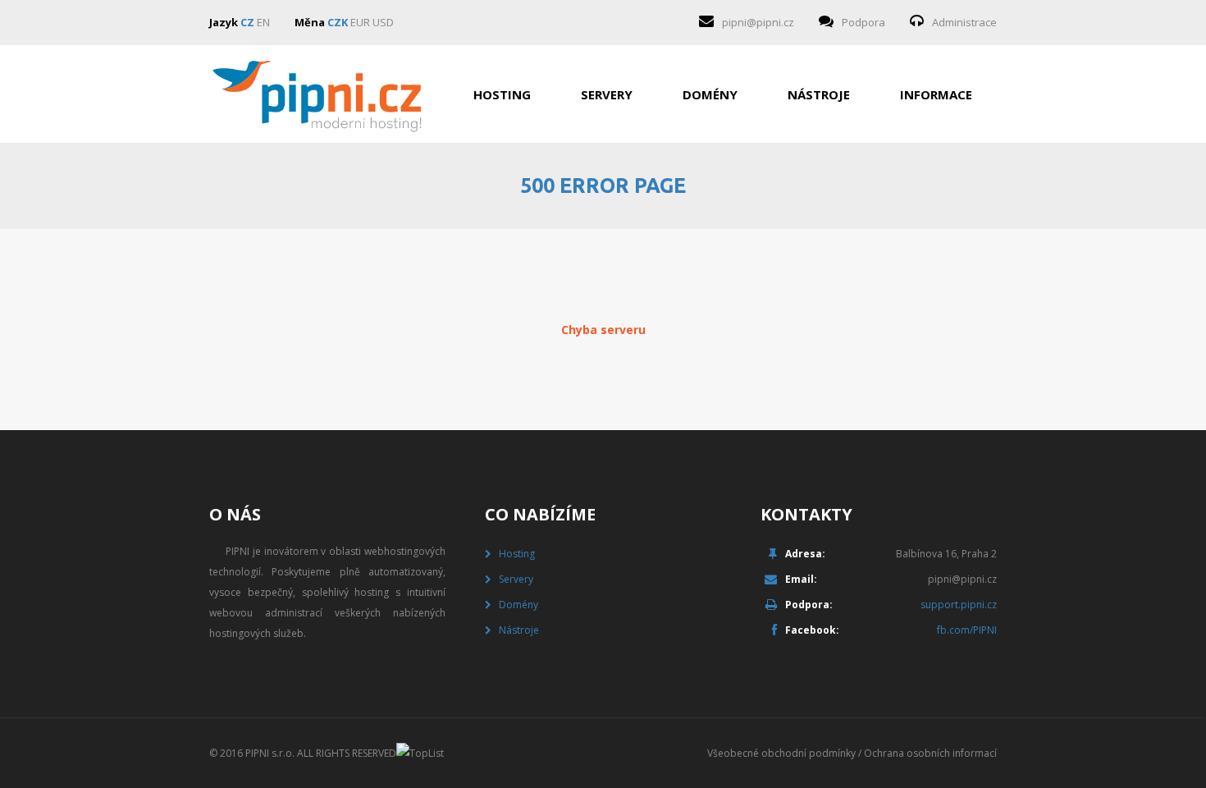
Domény (710, 94)
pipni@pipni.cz (758, 22)
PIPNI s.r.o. (270, 753)
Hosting (502, 94)
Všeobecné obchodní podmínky (781, 753)
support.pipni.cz (958, 605)
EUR (360, 22)
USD (383, 22)
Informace (936, 94)
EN (263, 22)
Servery (607, 94)
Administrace (964, 22)
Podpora (863, 22)
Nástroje (819, 94)
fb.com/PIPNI (967, 630)
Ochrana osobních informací (930, 753)
